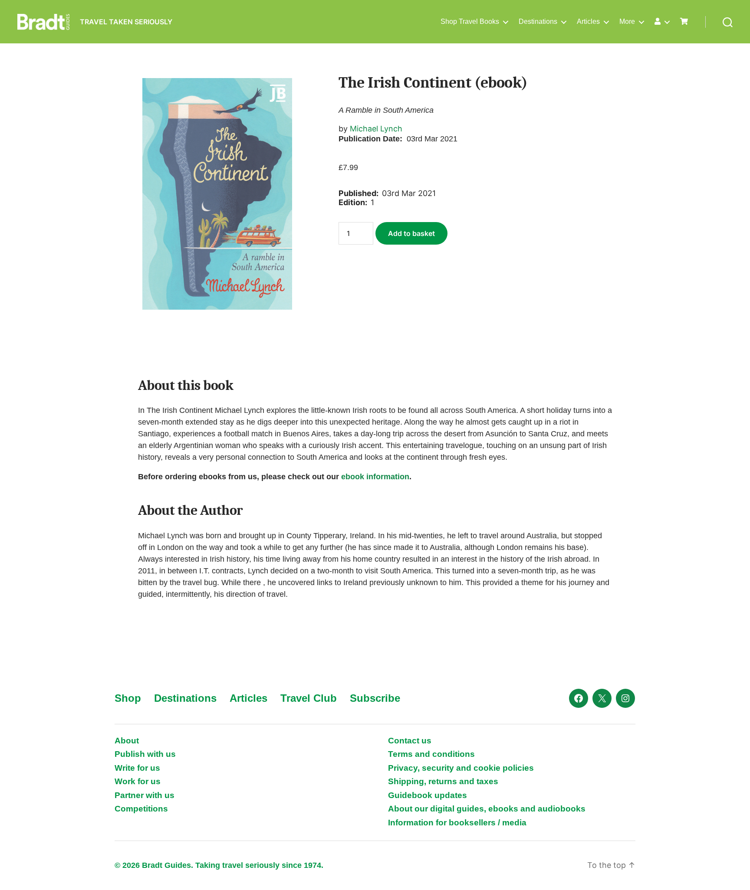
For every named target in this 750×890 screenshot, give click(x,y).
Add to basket (411, 233)
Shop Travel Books (470, 21)
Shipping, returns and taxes (443, 781)
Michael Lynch (376, 128)
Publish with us (145, 754)
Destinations (538, 21)
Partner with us (144, 795)
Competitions (141, 808)
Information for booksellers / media (457, 822)
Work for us (138, 781)
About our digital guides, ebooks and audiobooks (487, 808)
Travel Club (308, 698)
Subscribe (375, 698)
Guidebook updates (427, 795)
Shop (128, 698)
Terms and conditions (431, 754)
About (127, 740)
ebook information (375, 476)
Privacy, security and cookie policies (461, 767)
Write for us (137, 767)
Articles (588, 21)
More (627, 21)
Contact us (409, 740)
